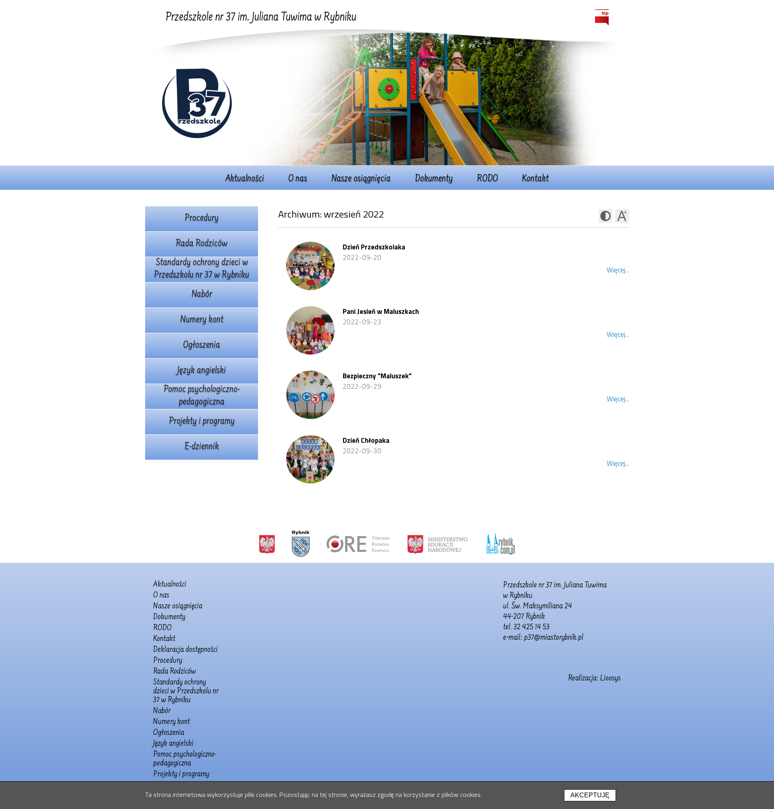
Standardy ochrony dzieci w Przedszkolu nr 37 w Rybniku (201, 269)
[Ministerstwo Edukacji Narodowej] (437, 544)
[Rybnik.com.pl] (500, 544)
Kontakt (535, 179)
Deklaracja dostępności (185, 649)
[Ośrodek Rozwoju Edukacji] (357, 544)
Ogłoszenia (201, 345)
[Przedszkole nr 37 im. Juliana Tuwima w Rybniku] (197, 136)
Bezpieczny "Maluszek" (377, 376)
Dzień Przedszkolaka (374, 247)
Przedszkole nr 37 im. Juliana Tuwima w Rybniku (261, 17)
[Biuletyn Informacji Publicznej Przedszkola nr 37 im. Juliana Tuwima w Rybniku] (602, 17)
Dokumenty (434, 179)
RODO (487, 179)
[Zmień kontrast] (605, 216)
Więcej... (618, 270)
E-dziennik (202, 447)
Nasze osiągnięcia (361, 179)
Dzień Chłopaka (366, 440)
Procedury (201, 219)
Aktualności (244, 179)
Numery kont (201, 320)
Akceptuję (590, 795)
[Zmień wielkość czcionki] (622, 216)
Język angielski (201, 371)
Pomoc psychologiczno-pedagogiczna (202, 396)
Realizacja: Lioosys (594, 678)
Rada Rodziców (201, 244)
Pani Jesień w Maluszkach (381, 311)
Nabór (201, 295)
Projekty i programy (202, 422)
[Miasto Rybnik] (301, 544)
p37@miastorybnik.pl (553, 637)
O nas (297, 179)
